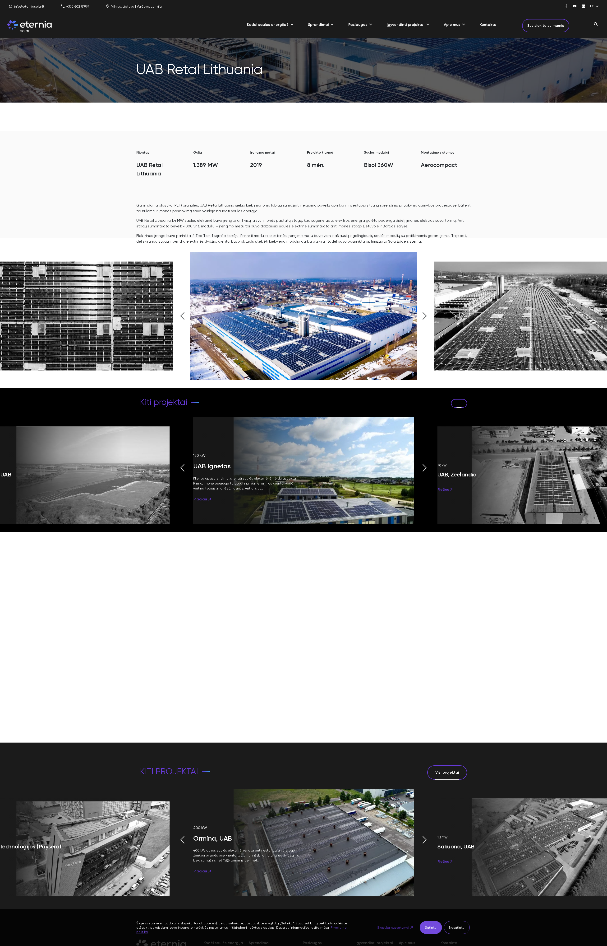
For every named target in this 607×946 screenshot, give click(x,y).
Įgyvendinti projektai (405, 24)
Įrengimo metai (262, 153)
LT (592, 6)
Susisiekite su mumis (545, 25)
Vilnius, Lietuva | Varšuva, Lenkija (136, 6)
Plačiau (200, 499)
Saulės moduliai (376, 153)
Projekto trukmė (320, 153)
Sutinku (431, 927)
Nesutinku (456, 927)
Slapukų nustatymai (393, 928)
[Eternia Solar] (29, 25)
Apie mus (452, 24)
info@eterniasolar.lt (29, 6)
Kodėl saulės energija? (268, 24)
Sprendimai (318, 24)
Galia (197, 153)
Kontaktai (488, 24)
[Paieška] (596, 24)
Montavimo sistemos (437, 153)
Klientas (142, 153)
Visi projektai (447, 772)
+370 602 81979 (77, 6)
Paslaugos (357, 24)
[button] (161, 316)
